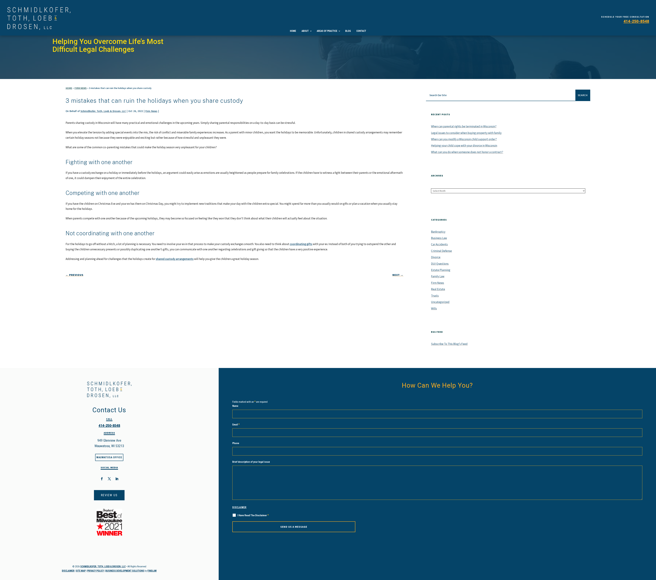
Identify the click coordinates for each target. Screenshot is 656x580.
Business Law (439, 238)
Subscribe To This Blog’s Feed (449, 344)
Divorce (435, 257)
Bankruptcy (438, 232)
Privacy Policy (95, 570)
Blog (348, 31)
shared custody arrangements (175, 259)
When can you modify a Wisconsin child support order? (464, 139)
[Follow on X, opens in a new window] (109, 479)
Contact (361, 31)
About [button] (305, 31)
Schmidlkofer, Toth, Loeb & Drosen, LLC (103, 111)
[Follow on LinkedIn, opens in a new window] (117, 479)
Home (293, 31)
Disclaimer (68, 570)
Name (235, 406)
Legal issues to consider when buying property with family (466, 133)
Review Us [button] (109, 495)
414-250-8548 (636, 21)
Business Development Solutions (124, 570)
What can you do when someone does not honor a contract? (467, 152)
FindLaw (152, 570)
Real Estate (438, 289)
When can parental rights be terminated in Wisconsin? (463, 126)
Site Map (81, 570)
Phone (235, 443)
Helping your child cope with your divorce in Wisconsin (464, 145)
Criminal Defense (441, 251)
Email (236, 424)
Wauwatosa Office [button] (109, 457)
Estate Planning (440, 270)
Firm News (151, 111)
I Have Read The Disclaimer (253, 515)
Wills (434, 308)
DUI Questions (440, 264)
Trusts (435, 296)
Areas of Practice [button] (327, 31)
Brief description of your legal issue (251, 461)
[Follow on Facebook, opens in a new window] (102, 479)
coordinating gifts (301, 244)
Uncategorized (440, 302)
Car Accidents (439, 244)
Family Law (437, 276)
